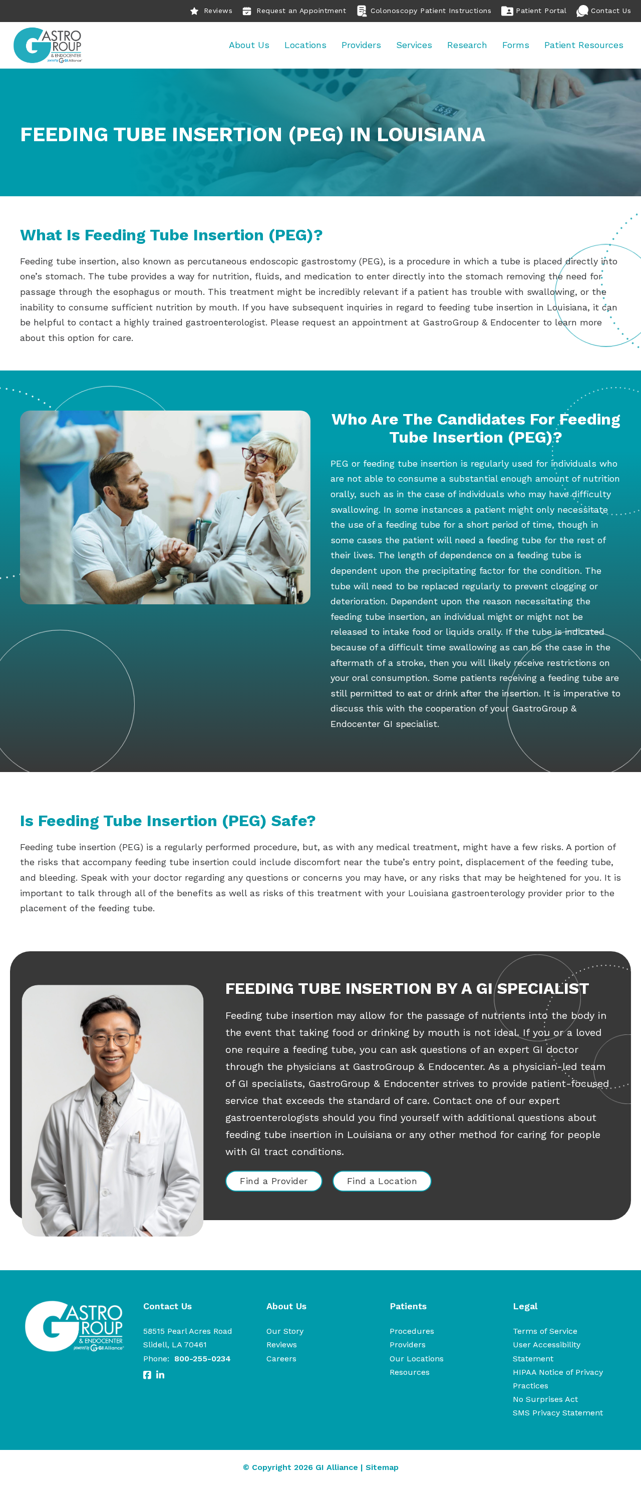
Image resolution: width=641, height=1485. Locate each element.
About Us (249, 45)
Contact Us (611, 11)
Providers (361, 45)
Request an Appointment (301, 11)
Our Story (284, 1331)
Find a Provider (274, 1181)
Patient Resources (583, 45)
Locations (305, 45)
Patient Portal (541, 11)
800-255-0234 (202, 1358)
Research (467, 45)
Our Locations (417, 1358)
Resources (410, 1372)
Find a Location (382, 1181)
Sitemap (382, 1467)
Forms (515, 45)
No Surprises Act (545, 1399)
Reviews (218, 11)
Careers (281, 1358)
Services (414, 45)
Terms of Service (545, 1331)
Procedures (412, 1331)
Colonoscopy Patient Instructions (431, 11)
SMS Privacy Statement (558, 1412)
